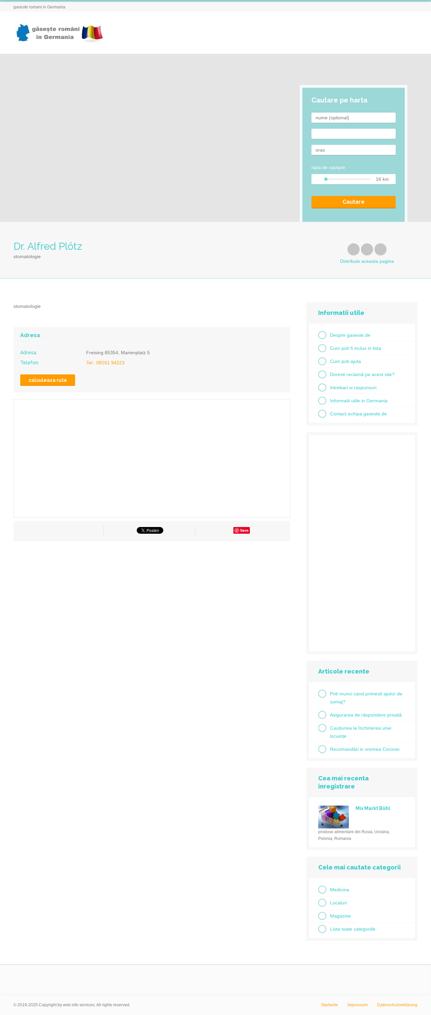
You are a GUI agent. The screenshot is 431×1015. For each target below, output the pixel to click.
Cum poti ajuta (345, 361)
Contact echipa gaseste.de (358, 413)
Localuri (338, 902)
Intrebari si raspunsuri (353, 387)
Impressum (357, 1005)
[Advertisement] (151, 607)
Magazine (340, 916)
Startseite (329, 1005)
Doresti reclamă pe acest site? (362, 374)
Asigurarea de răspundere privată (366, 715)
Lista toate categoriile (352, 929)
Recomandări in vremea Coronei (364, 749)
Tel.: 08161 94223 (105, 362)
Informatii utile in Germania (359, 400)
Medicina (339, 889)
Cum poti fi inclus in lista (355, 348)
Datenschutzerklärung (397, 1005)
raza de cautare (328, 167)
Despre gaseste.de (350, 335)
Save (244, 530)
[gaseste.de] (58, 33)
